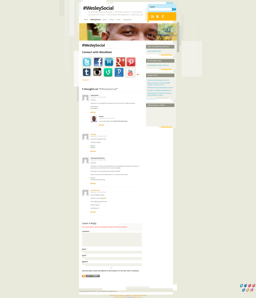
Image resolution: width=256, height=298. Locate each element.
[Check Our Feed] (248, 291)
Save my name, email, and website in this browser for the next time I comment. (110, 271)
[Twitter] (158, 16)
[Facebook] (163, 16)
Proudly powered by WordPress (87, 291)
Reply (94, 112)
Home (86, 19)
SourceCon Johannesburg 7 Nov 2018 (158, 80)
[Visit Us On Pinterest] (250, 287)
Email (84, 255)
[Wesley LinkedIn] (109, 66)
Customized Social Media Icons (117, 295)
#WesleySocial (98, 8)
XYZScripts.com (138, 297)
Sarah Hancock (95, 190)
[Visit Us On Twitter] (241, 287)
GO (174, 9)
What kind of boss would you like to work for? (161, 87)
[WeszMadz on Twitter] (87, 66)
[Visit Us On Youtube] (254, 287)
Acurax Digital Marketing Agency (138, 295)
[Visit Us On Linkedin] (243, 291)
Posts (118, 19)
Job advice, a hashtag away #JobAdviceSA (159, 90)
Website (85, 261)
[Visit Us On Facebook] (245, 287)
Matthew (93, 134)
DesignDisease (113, 291)
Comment (86, 231)
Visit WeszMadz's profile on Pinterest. (158, 65)
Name (84, 249)
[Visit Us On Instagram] (252, 291)
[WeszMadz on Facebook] (98, 66)
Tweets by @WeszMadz (154, 51)
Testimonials (127, 19)
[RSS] (152, 16)
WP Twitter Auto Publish (120, 297)
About (105, 19)
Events (112, 19)
